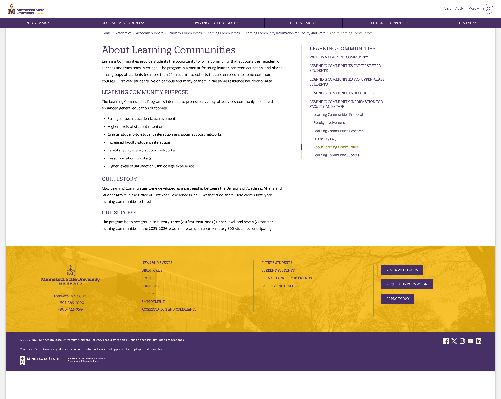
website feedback (171, 340)
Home (106, 33)
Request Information (407, 284)
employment (153, 302)
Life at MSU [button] (302, 23)
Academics (123, 33)
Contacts (150, 286)
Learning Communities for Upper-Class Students (347, 81)
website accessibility (142, 340)
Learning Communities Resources (342, 93)
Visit (447, 8)
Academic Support (149, 33)
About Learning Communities (336, 147)
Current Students (278, 270)
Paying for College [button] (215, 23)
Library (148, 294)
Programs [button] (36, 23)
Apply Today (398, 299)
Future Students (276, 263)
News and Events (157, 263)
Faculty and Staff (277, 286)
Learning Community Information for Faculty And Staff (284, 33)
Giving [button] (466, 23)
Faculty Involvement (329, 123)
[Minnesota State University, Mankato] (70, 274)
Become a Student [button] (121, 23)
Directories (152, 270)
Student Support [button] (386, 23)
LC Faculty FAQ (325, 139)
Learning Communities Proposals (339, 115)
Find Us (148, 278)
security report (115, 340)
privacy (97, 340)
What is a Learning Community (339, 57)
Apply (459, 8)
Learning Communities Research (339, 131)
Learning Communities (223, 33)
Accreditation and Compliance (169, 309)
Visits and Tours (402, 270)
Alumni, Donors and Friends (286, 278)
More (473, 8)
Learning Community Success (336, 155)
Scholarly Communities (185, 33)
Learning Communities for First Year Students (345, 68)
